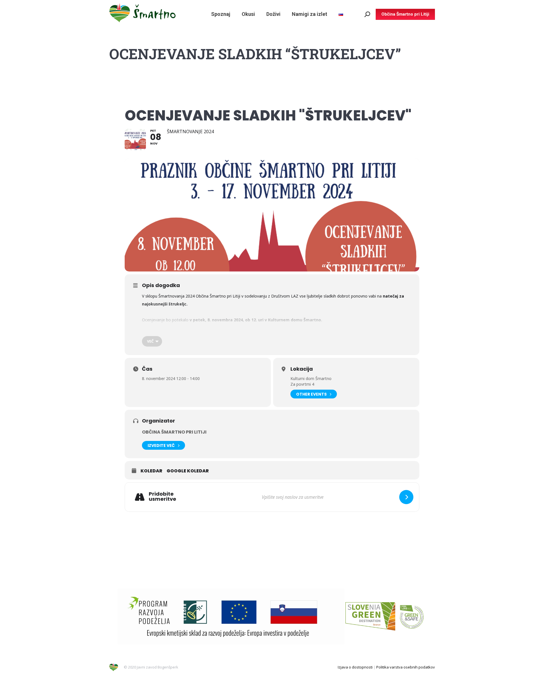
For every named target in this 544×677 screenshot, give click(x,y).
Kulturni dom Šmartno (311, 378)
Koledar (151, 471)
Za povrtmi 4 (302, 384)
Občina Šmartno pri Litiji (174, 432)
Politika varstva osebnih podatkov (405, 667)
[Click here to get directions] (406, 497)
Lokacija (301, 369)
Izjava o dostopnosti (355, 667)
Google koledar (188, 471)
